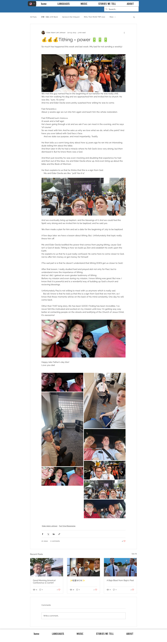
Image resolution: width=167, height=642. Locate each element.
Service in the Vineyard (70, 17)
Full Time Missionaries (67, 526)
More (111, 17)
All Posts (33, 17)
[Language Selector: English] (32, 3)
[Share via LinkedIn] (54, 534)
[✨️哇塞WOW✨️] (83, 567)
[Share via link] (59, 534)
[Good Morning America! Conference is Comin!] (46, 567)
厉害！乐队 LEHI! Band (49, 17)
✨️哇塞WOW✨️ (77, 580)
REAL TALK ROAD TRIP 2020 (94, 17)
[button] (134, 17)
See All (134, 554)
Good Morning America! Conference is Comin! (44, 581)
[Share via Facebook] (42, 534)
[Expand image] (62, 382)
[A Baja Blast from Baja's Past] (120, 567)
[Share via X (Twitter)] (48, 534)
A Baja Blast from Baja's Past (120, 580)
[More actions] (124, 32)
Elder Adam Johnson (49, 526)
